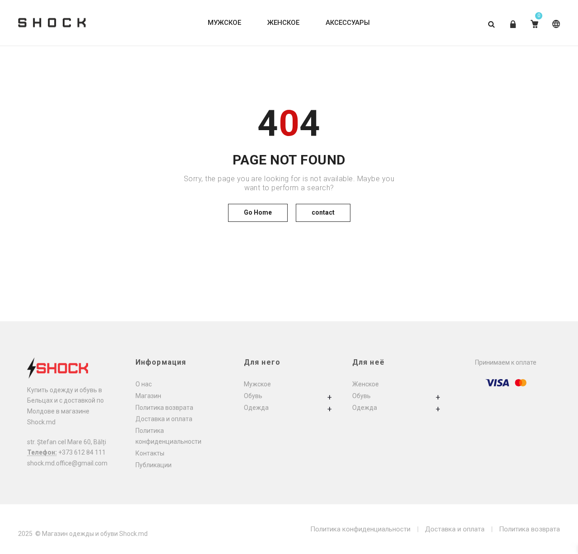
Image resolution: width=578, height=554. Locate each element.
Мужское (257, 384)
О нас (143, 384)
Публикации (153, 465)
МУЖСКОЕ (224, 23)
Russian (554, 31)
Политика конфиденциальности (360, 529)
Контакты (149, 453)
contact (323, 212)
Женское (365, 384)
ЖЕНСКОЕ (283, 23)
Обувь (253, 395)
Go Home (258, 212)
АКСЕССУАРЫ (348, 23)
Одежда (256, 407)
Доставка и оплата (163, 419)
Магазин (148, 395)
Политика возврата (164, 407)
